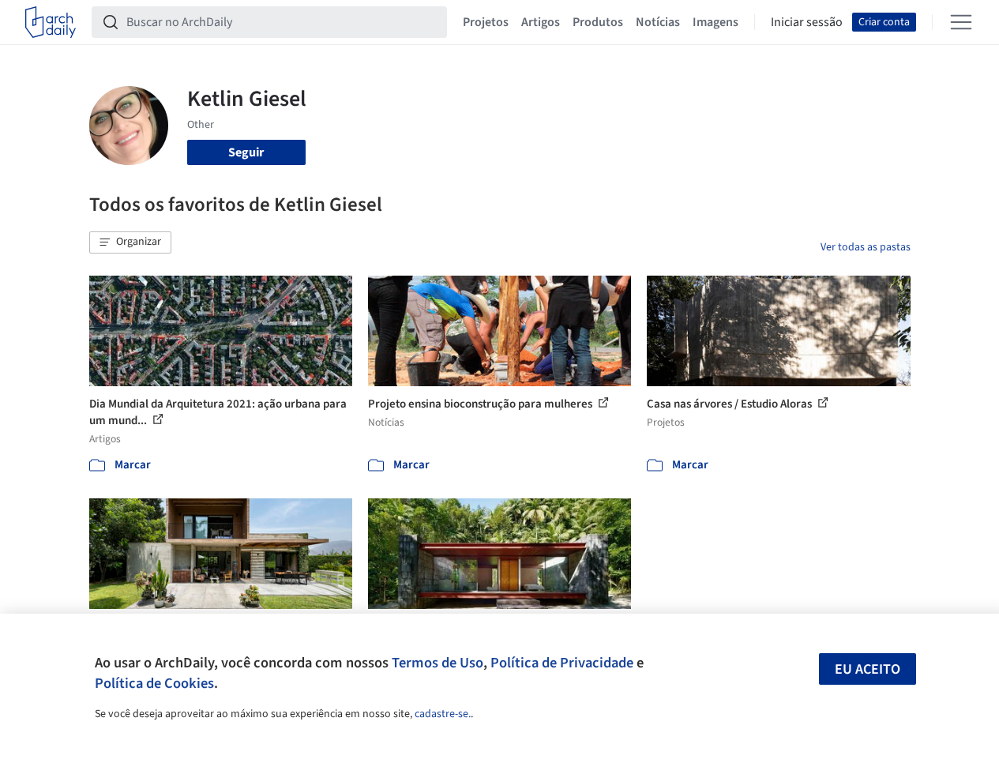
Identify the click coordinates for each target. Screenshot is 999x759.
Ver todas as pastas (866, 247)
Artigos (540, 22)
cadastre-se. (443, 714)
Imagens (715, 22)
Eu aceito (867, 669)
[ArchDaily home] (50, 22)
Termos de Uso (437, 662)
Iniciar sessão (807, 22)
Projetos (486, 22)
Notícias (658, 22)
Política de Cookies (154, 683)
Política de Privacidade (561, 662)
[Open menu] (961, 22)
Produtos (598, 22)
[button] (130, 242)
